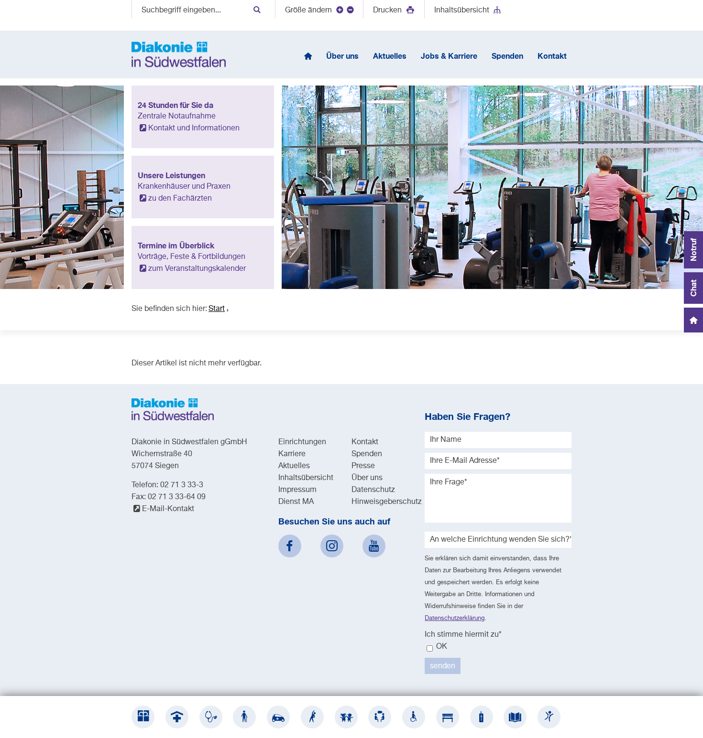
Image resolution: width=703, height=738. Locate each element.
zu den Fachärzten (180, 199)
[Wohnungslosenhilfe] (447, 717)
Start (217, 309)
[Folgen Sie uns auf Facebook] (289, 546)
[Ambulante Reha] (312, 717)
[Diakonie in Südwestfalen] (143, 717)
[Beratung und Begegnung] (379, 717)
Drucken (388, 10)
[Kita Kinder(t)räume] (346, 717)
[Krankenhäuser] (176, 717)
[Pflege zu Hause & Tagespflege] (278, 717)
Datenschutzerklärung (454, 618)
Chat (693, 288)
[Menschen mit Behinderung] (413, 717)
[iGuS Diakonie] (549, 717)
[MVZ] (210, 717)
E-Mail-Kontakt (168, 509)
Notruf (693, 249)
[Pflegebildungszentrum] (515, 717)
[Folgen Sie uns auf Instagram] (331, 546)
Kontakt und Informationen (194, 128)
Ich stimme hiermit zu (463, 635)
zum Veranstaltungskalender (197, 269)
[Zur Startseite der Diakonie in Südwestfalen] (179, 54)
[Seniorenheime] (244, 717)
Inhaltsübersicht (461, 10)
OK (440, 647)
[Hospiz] (481, 717)
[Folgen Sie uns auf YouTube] (373, 546)
